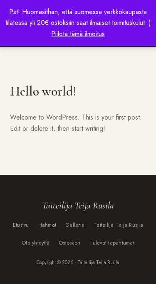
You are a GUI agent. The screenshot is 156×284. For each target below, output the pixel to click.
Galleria (74, 225)
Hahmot (47, 225)
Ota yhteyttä (36, 243)
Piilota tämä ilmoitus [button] (78, 34)
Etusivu (21, 225)
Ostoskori (69, 243)
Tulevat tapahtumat (111, 243)
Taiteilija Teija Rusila (118, 225)
